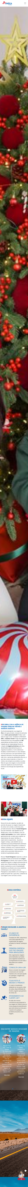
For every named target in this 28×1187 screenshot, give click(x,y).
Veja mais (7, 1075)
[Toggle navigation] (25, 3)
